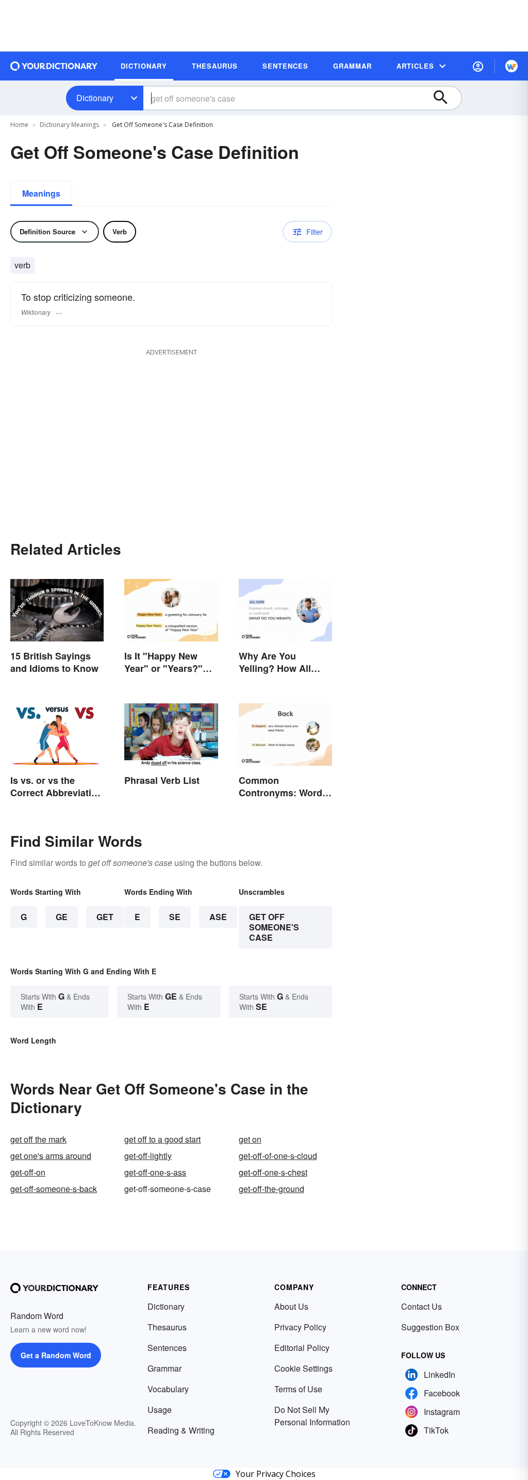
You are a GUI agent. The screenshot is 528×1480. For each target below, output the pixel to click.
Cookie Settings (303, 1368)
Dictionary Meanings (69, 124)
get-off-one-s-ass (155, 1172)
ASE (218, 917)
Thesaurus (167, 1327)
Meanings (41, 193)
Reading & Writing (180, 1430)
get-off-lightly (148, 1156)
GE (62, 917)
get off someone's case (274, 927)
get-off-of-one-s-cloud (278, 1156)
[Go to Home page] (54, 66)
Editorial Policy (301, 1348)
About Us (291, 1306)
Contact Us (421, 1306)
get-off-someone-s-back (53, 1189)
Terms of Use (298, 1389)
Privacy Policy (300, 1327)
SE (174, 917)
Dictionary (94, 98)
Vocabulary (168, 1389)
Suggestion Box (430, 1327)
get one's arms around (50, 1156)
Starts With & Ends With (55, 1001)
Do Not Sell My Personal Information (312, 1416)
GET (104, 917)
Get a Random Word (56, 1355)
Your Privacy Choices (276, 1473)
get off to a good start (162, 1139)
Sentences (167, 1348)
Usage (159, 1409)
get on (250, 1139)
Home (19, 124)
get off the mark (38, 1139)
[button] (478, 66)
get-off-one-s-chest (273, 1172)
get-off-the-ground (271, 1189)
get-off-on (27, 1172)
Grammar (164, 1368)
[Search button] (445, 98)
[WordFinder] (511, 66)
